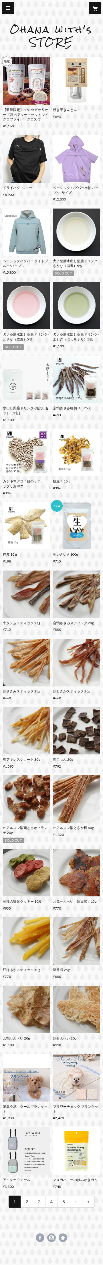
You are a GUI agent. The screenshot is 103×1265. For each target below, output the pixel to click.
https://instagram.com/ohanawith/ (51, 1237)
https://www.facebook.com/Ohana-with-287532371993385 (40, 1237)
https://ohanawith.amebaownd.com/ (63, 1237)
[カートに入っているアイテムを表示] (95, 8)
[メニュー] (8, 8)
